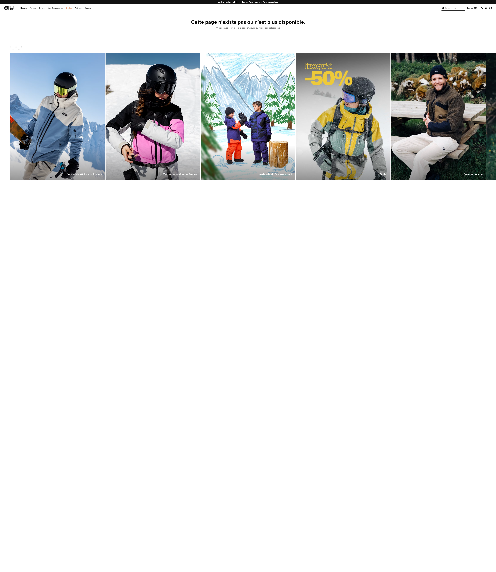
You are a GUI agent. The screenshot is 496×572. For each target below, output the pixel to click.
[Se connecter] (485, 8)
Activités (78, 8)
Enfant (41, 8)
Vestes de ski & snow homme (84, 174)
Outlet (69, 8)
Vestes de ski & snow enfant (275, 174)
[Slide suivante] (19, 47)
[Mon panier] (490, 8)
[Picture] (9, 8)
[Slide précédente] (13, 47)
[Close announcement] (490, 2)
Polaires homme (473, 174)
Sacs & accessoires (55, 8)
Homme (23, 8)
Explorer (88, 8)
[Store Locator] (481, 8)
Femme (33, 8)
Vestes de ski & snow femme (180, 174)
